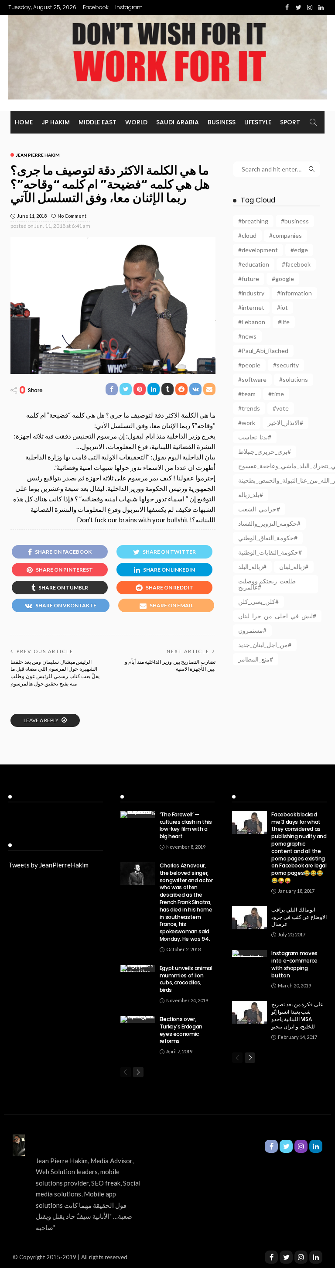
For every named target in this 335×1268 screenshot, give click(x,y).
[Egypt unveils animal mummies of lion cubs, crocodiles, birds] (137, 968)
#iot (282, 307)
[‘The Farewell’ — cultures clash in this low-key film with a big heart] (137, 814)
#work (246, 422)
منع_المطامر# (255, 659)
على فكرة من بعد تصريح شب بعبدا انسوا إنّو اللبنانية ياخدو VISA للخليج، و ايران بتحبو (297, 1015)
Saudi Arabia (177, 122)
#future (248, 278)
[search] (313, 122)
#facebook (296, 264)
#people (249, 365)
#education (253, 264)
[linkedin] (315, 1257)
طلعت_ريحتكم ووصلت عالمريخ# (267, 584)
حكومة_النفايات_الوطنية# (270, 552)
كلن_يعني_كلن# (258, 601)
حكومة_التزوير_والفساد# (269, 523)
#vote (281, 408)
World (136, 122)
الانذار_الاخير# (285, 422)
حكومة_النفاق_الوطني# (267, 537)
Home (24, 122)
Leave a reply (41, 720)
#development (258, 250)
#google (283, 278)
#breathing (253, 221)
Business (222, 122)
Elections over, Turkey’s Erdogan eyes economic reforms (181, 1030)
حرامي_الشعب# (259, 509)
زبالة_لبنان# (293, 566)
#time (276, 394)
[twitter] (286, 1257)
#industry (251, 293)
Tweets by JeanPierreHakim (48, 865)
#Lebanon (251, 322)
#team (247, 394)
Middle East (97, 122)
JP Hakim (55, 122)
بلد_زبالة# (250, 494)
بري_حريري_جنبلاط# (264, 451)
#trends (249, 408)
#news (247, 336)
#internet (251, 307)
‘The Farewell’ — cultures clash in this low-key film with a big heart (186, 825)
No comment (72, 216)
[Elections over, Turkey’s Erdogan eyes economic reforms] (137, 1019)
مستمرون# (252, 630)
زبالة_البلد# (252, 566)
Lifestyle (257, 122)
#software (252, 379)
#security (286, 365)
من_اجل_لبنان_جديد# (264, 644)
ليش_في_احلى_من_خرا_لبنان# (277, 616)
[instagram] (301, 1257)
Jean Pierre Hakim (38, 155)
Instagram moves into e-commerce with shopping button (294, 964)
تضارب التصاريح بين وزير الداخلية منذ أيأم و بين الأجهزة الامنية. (170, 665)
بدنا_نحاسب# (254, 437)
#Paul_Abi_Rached (263, 350)
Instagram (129, 7)
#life (284, 322)
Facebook (96, 7)
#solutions (293, 379)
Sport (290, 122)
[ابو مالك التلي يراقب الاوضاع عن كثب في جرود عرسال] (249, 917)
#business (295, 221)
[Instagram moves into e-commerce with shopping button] (249, 953)
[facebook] (271, 1257)
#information (294, 293)
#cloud (247, 235)
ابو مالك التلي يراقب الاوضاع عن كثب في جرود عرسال (299, 917)
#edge (299, 250)
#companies (285, 235)
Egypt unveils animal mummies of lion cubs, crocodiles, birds (186, 979)
